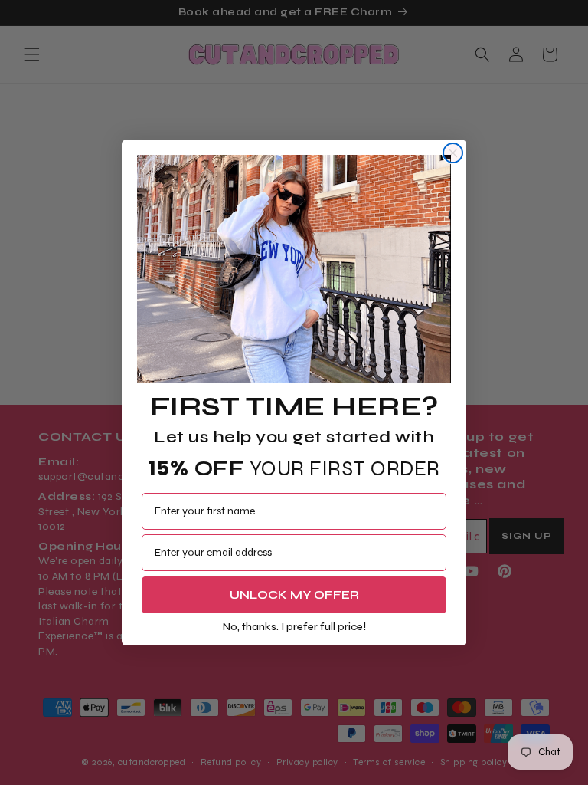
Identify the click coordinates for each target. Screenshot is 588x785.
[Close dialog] (452, 153)
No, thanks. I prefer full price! (294, 626)
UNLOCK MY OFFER (294, 594)
